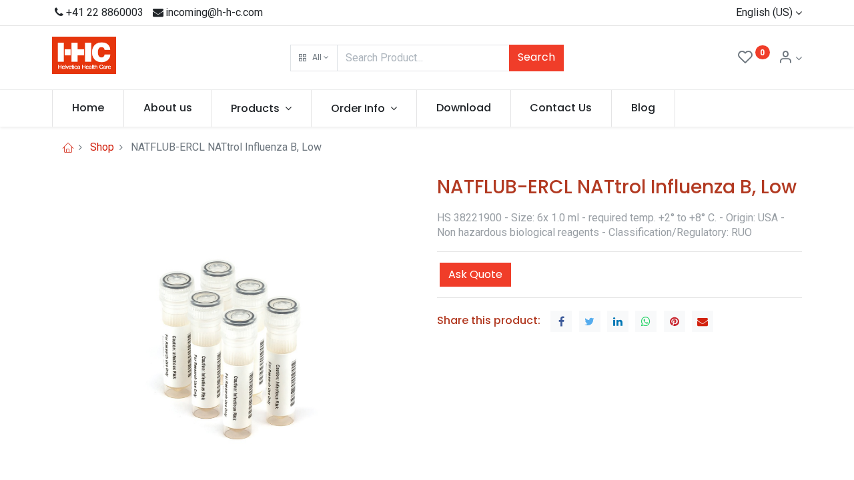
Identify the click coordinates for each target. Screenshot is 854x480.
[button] (314, 58)
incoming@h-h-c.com (214, 12)
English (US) (764, 12)
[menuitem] (88, 108)
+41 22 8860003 (104, 12)
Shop (102, 147)
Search (536, 57)
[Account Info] (790, 58)
